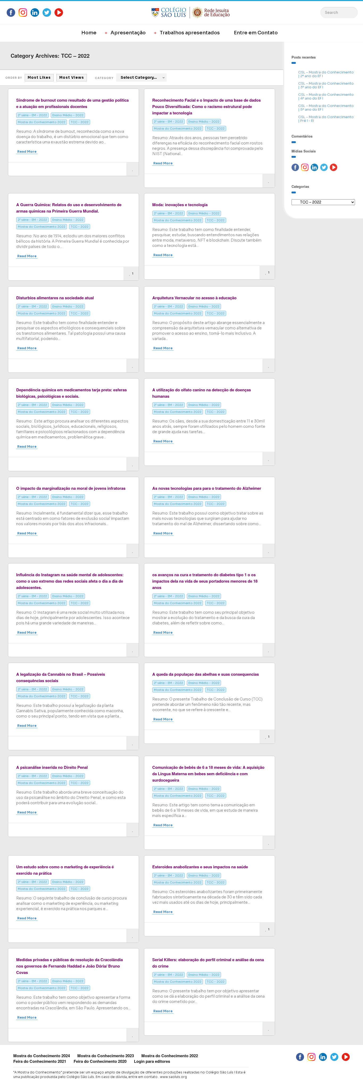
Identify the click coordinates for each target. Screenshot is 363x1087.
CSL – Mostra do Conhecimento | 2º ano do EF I (326, 74)
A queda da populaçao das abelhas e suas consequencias (205, 674)
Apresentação (128, 33)
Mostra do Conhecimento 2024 (41, 1056)
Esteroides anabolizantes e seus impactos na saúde (200, 867)
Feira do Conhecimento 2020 (100, 1061)
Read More (26, 151)
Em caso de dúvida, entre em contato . (127, 1077)
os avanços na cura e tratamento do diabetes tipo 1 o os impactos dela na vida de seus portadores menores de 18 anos (205, 581)
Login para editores (152, 1061)
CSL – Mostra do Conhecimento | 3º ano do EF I (326, 85)
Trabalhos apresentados (190, 33)
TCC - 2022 (79, 122)
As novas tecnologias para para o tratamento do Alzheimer (206, 488)
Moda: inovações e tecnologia (180, 205)
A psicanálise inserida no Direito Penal (52, 767)
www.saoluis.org (173, 1077)
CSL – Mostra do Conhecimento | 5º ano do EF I (326, 107)
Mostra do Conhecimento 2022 (41, 122)
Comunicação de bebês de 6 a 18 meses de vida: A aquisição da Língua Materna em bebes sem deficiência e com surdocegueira (208, 773)
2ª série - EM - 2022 (32, 115)
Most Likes (39, 77)
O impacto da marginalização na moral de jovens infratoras (70, 488)
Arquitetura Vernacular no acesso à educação (194, 298)
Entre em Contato (256, 33)
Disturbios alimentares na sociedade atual (55, 298)
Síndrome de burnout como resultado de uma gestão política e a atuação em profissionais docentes (72, 103)
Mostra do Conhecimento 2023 (105, 1056)
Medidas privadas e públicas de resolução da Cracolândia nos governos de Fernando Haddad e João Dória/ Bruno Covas (69, 966)
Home (88, 33)
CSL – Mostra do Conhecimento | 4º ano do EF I (326, 96)
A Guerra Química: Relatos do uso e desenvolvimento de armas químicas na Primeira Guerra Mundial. (68, 208)
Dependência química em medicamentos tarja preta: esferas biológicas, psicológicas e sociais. (71, 393)
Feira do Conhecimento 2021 (39, 1061)
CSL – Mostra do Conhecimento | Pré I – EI (326, 119)
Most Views (71, 77)
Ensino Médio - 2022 (67, 115)
